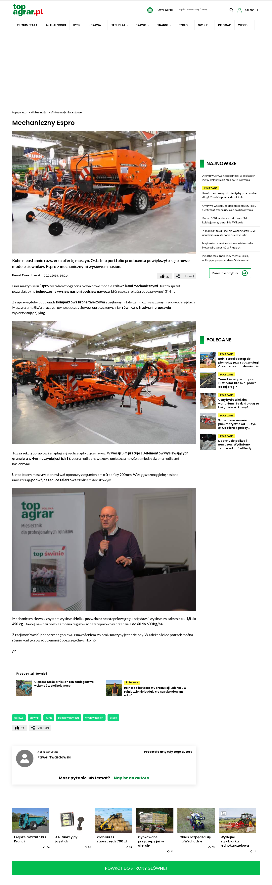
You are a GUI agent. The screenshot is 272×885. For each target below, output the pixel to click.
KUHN (49, 717)
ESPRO (113, 717)
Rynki (77, 25)
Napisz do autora (131, 778)
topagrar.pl (19, 112)
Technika (118, 25)
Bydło (183, 25)
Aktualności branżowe (66, 112)
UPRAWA (18, 717)
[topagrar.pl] (28, 9)
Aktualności (56, 25)
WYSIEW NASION (94, 717)
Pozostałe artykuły (225, 273)
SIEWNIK (34, 717)
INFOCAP (224, 25)
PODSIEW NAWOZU (68, 717)
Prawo (141, 25)
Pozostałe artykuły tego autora (168, 752)
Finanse (162, 25)
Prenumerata (27, 25)
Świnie (203, 25)
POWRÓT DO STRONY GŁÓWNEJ (136, 868)
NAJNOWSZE (221, 163)
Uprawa (95, 25)
